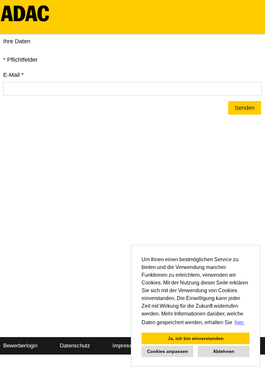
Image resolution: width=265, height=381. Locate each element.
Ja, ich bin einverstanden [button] (196, 338)
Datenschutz (75, 346)
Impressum (126, 346)
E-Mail (13, 75)
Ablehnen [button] (223, 351)
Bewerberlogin (20, 346)
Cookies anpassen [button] (167, 351)
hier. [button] (239, 322)
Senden (245, 108)
